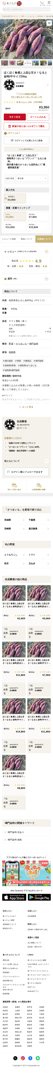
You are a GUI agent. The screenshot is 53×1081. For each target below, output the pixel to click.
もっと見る (27, 407)
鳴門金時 (33, 344)
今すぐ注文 (15, 117)
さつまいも (21, 344)
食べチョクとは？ (9, 916)
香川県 (5, 1039)
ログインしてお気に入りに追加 (28, 140)
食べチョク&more (34, 983)
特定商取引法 (8, 981)
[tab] (9, 239)
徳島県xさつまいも (28, 365)
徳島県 (12, 352)
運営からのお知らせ (10, 968)
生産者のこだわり (13, 438)
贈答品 (28, 361)
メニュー (49, 5)
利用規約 (6, 972)
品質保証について (9, 924)
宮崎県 (5, 1046)
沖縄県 (29, 1046)
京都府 (17, 1028)
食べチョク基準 (9, 920)
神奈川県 (18, 1018)
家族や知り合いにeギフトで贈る (28, 126)
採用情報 (6, 994)
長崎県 (17, 1042)
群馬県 (17, 1014)
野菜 (11, 344)
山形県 (17, 1011)
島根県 (41, 1032)
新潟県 (29, 1018)
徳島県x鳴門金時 (12, 370)
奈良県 (5, 1032)
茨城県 (41, 1011)
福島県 (29, 1011)
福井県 (17, 1021)
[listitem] (14, 520)
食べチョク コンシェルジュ (38, 971)
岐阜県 (5, 1025)
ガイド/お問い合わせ (10, 964)
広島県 (17, 1035)
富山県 (41, 1018)
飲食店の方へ (8, 928)
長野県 (41, 1021)
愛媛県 (17, 1039)
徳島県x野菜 (10, 365)
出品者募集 (32, 916)
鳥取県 (29, 1032)
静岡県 (17, 1025)
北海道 (5, 1007)
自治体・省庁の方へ (35, 947)
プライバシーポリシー (11, 976)
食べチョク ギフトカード (37, 979)
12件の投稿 (38, 102)
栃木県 (5, 1014)
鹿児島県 (18, 1046)
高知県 (29, 1039)
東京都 (5, 1018)
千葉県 (41, 1014)
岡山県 (5, 1035)
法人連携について (34, 943)
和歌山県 (18, 1032)
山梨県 (29, 1021)
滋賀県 (5, 1028)
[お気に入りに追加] (49, 23)
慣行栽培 (9, 361)
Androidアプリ (33, 991)
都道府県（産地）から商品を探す (17, 1002)
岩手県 (29, 1007)
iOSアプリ (31, 987)
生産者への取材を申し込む (38, 929)
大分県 (41, 1042)
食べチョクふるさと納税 (37, 960)
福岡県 (41, 1039)
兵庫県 (41, 1028)
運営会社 (6, 960)
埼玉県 (29, 1014)
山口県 (29, 1035)
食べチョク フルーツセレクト (39, 975)
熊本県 (29, 1042)
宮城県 (41, 1007)
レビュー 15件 (26, 102)
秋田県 (5, 1011)
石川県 (5, 1021)
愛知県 (29, 1025)
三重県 (41, 1025)
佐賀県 (5, 1042)
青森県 (17, 1007)
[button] (26, 259)
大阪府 (29, 1028)
